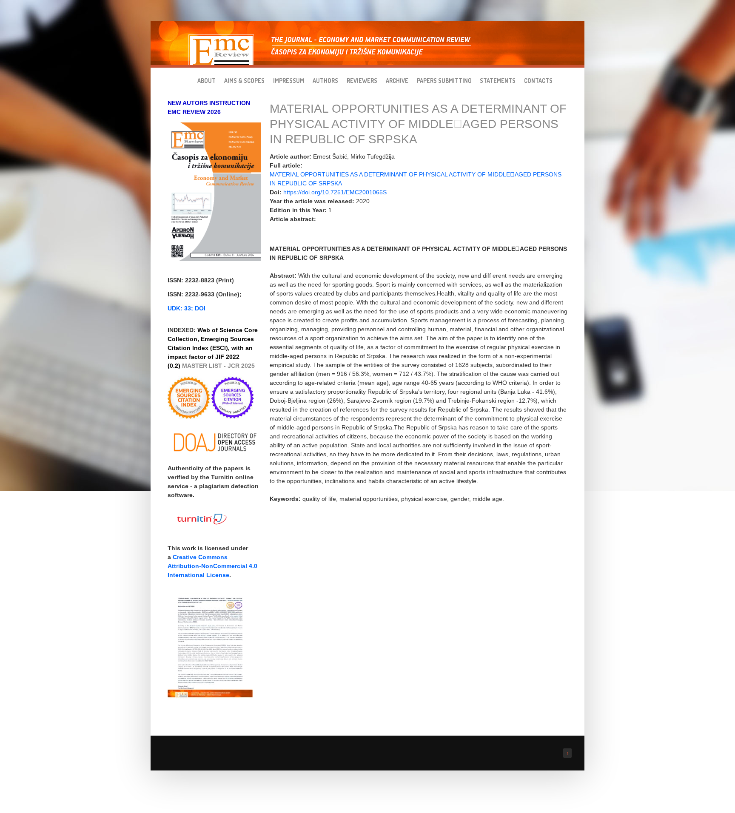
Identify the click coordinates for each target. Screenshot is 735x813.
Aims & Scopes (244, 80)
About (206, 80)
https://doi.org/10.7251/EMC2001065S (335, 192)
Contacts (538, 80)
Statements (498, 80)
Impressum (288, 80)
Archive (397, 80)
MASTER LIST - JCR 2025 (218, 365)
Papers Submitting (444, 80)
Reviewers (362, 80)
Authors (325, 80)
